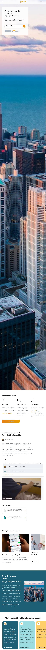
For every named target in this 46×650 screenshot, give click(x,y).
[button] (35, 410)
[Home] (23, 1)
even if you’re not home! (7, 413)
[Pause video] (40, 499)
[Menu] (2, 1)
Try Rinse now (11, 421)
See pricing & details (7, 474)
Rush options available (35, 411)
